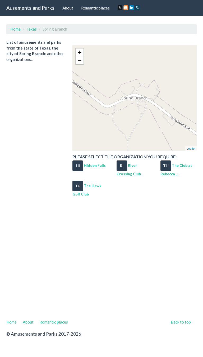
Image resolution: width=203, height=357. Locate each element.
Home (15, 29)
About (67, 8)
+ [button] (79, 52)
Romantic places (95, 8)
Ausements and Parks (30, 8)
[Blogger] (125, 7)
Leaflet (191, 148)
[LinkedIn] (131, 7)
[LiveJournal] (137, 7)
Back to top (181, 322)
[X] (120, 7)
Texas (31, 29)
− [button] (79, 60)
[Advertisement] (101, 260)
